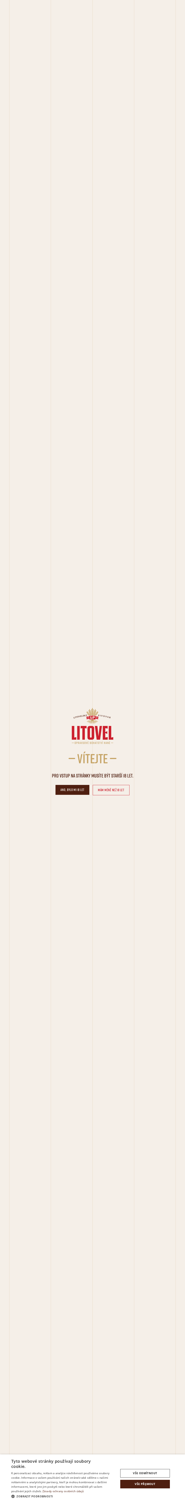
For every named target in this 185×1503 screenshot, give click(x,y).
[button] (63, 1496)
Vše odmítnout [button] (145, 1473)
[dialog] (92, 1478)
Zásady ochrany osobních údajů (63, 1491)
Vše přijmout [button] (145, 1484)
